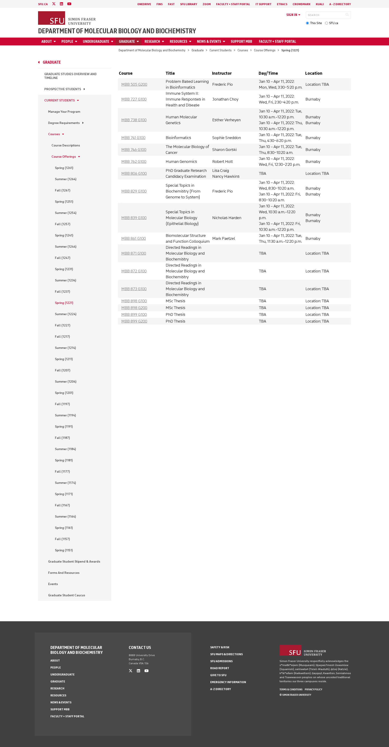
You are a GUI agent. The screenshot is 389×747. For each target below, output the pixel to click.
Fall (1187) (62, 438)
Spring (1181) (64, 460)
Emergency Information (228, 682)
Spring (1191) (64, 426)
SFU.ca (333, 23)
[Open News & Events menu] (224, 41)
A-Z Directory (220, 689)
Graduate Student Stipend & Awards (74, 561)
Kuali (320, 4)
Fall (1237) (62, 292)
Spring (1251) (64, 202)
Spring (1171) (64, 494)
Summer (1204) (66, 382)
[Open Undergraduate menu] (112, 41)
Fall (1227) (62, 325)
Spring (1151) (64, 550)
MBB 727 (134, 99)
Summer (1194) (65, 415)
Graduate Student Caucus (66, 595)
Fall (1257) (62, 224)
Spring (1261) (64, 168)
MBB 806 (134, 173)
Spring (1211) (64, 359)
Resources (178, 41)
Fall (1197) (62, 404)
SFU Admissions (221, 661)
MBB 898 (134, 300)
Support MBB (241, 41)
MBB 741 (133, 137)
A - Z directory (340, 4)
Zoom (207, 4)
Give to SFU (218, 675)
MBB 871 (133, 253)
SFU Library (188, 4)
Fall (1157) (62, 539)
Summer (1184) (65, 449)
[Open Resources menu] (191, 41)
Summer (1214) (65, 348)
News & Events (209, 41)
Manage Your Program (64, 112)
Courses (242, 50)
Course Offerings (265, 50)
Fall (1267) (62, 190)
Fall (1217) (62, 337)
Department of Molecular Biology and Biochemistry (117, 31)
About (46, 41)
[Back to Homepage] (67, 18)
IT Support (263, 4)
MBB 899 (134, 314)
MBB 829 (134, 191)
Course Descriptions (66, 145)
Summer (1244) (66, 247)
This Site (316, 23)
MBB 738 (134, 119)
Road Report (219, 668)
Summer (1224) (66, 314)
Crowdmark (301, 4)
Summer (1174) (65, 483)
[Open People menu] (76, 41)
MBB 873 (134, 288)
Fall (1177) (62, 471)
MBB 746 (133, 149)
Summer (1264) (66, 179)
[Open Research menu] (163, 41)
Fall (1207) (62, 370)
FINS (159, 4)
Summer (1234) (65, 280)
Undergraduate (96, 41)
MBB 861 (133, 238)
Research (152, 41)
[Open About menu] (55, 41)
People (67, 41)
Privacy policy (313, 689)
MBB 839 (134, 217)
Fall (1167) (62, 505)
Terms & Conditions (291, 689)
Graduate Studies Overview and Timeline (70, 76)
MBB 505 (134, 84)
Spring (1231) (64, 269)
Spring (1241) (64, 235)
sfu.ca (43, 4)
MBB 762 (133, 161)
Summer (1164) (65, 516)
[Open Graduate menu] (138, 41)
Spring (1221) (64, 303)
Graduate (127, 41)
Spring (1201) (64, 393)
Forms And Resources (63, 573)
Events (53, 584)
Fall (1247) (62, 258)
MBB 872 (134, 271)
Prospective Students (62, 89)
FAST (171, 4)
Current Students (221, 50)
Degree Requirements (64, 123)
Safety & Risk (219, 647)
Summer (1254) (66, 213)
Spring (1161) (64, 528)
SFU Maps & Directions (226, 654)
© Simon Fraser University (295, 694)
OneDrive (144, 4)
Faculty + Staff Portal (233, 4)
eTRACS (282, 4)
